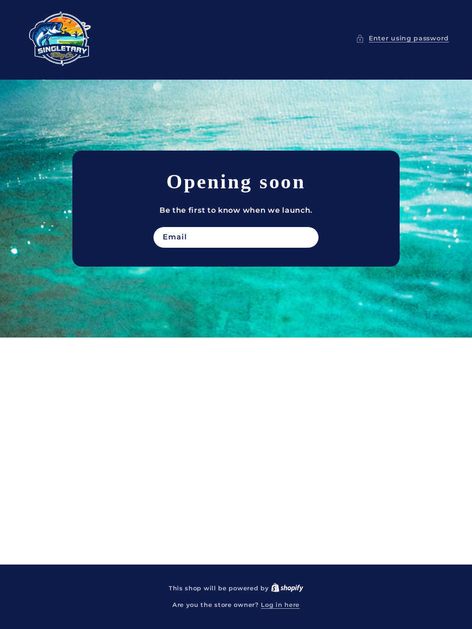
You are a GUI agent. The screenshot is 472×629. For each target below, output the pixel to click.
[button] (402, 38)
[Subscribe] (308, 237)
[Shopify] (287, 588)
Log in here (280, 604)
